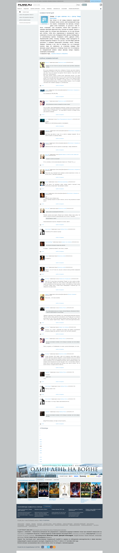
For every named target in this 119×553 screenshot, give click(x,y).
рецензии (26, 8)
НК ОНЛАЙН (64, 8)
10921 (41, 448)
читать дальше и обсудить (59, 53)
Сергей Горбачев (29, 535)
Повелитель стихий (62, 62)
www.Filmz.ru (21, 533)
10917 (41, 439)
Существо (47, 130)
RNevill (46, 193)
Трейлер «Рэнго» (64, 229)
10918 (41, 441)
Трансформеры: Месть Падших (53, 499)
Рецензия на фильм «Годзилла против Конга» (76, 510)
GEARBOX (47, 307)
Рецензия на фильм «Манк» (41, 509)
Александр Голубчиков (79, 533)
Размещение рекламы (59, 530)
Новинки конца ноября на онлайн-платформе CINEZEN (93, 510)
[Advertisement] (91, 31)
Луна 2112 (62, 498)
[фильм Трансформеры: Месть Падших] (54, 490)
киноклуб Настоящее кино (61, 525)
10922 (41, 450)
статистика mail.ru (33, 526)
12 (49, 130)
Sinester (46, 90)
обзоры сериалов (35, 8)
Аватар (19, 498)
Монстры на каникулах (94, 499)
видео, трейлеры (57, 523)
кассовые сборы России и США (45, 525)
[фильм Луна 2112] (65, 490)
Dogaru (46, 181)
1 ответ (42, 85)
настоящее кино (31, 520)
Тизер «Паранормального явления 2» (64, 119)
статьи (43, 8)
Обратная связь (47, 530)
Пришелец (72, 498)
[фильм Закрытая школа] (44, 490)
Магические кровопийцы (63, 181)
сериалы (28, 523)
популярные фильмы (26, 480)
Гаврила (46, 294)
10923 (41, 452)
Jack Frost (44, 23)
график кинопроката (74, 8)
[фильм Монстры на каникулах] (96, 490)
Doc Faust (47, 278)
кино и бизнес (90, 523)
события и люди (47, 523)
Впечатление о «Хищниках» (73, 90)
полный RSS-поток (22, 526)
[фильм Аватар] (23, 490)
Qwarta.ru (49, 537)
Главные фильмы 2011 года (58, 509)
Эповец (46, 267)
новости (19, 8)
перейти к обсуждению (60, 85)
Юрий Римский (89, 535)
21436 (41, 461)
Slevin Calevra (48, 229)
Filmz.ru (20, 520)
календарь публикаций (79, 523)
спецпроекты (20, 525)
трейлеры (49, 8)
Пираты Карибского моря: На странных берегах (85, 500)
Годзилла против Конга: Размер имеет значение (25, 510)
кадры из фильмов (67, 523)
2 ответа (42, 114)
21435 (41, 459)
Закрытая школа (42, 498)
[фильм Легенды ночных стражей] (33, 490)
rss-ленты (96, 525)
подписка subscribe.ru (86, 525)
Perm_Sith (47, 154)
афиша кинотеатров (74, 525)
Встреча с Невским (71, 294)
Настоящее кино (37, 530)
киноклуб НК (57, 8)
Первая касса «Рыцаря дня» (65, 278)
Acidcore (47, 101)
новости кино (20, 523)
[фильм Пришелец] (75, 490)
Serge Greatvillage (48, 241)
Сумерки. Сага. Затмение (67, 241)
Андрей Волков (79, 535)
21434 (41, 457)
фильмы (33, 523)
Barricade (47, 62)
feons (46, 119)
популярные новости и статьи (30, 507)
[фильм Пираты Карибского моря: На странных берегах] (86, 490)
